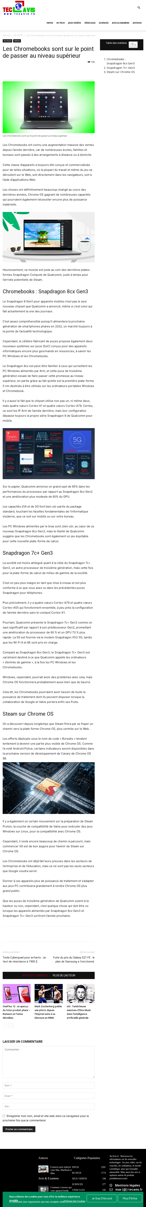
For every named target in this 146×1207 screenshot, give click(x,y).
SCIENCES (104, 22)
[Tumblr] (59, 70)
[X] (15, 70)
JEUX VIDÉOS (74, 22)
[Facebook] (6, 70)
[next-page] (11, 1025)
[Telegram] (50, 70)
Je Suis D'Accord (102, 1198)
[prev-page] (5, 1025)
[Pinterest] (24, 70)
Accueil (6, 35)
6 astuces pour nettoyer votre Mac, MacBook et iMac (61, 1170)
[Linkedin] (41, 70)
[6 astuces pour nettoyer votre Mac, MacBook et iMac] (43, 1169)
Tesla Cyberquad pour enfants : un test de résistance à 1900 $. (24, 959)
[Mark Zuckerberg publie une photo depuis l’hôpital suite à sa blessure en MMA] (49, 993)
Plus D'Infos (130, 1198)
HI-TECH (60, 22)
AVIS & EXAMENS (120, 22)
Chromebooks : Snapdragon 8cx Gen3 (121, 61)
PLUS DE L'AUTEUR (64, 975)
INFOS (50, 22)
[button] (138, 8)
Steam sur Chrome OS (121, 72)
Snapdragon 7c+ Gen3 (121, 68)
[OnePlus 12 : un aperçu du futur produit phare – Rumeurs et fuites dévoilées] (17, 993)
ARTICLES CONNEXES (35, 975)
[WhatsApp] (32, 70)
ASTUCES (137, 22)
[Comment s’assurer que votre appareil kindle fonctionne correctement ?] (43, 1189)
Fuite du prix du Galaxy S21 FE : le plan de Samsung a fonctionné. (74, 959)
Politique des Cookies (74, 1201)
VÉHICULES (89, 22)
